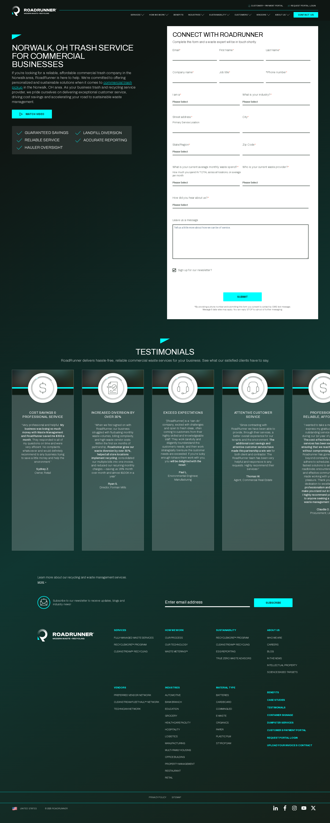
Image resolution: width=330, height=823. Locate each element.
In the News (274, 658)
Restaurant (173, 771)
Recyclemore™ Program (232, 638)
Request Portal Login (303, 5)
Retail (169, 777)
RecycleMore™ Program (130, 644)
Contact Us (306, 14)
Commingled (224, 709)
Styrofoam (223, 743)
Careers (272, 644)
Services (136, 14)
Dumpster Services (280, 722)
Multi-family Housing (178, 750)
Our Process (174, 638)
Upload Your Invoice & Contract (289, 745)
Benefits (178, 14)
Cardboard (223, 702)
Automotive (173, 695)
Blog (270, 651)
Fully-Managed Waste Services (133, 638)
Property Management (180, 764)
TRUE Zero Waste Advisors (233, 658)
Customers (241, 14)
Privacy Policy (157, 797)
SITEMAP (176, 797)
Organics (222, 722)
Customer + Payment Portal (267, 5)
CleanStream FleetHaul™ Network (136, 702)
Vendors (261, 14)
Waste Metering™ (176, 651)
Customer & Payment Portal (286, 730)
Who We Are (274, 638)
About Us (280, 14)
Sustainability (217, 14)
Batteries (222, 695)
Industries (194, 14)
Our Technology (176, 644)
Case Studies (276, 700)
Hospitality (172, 729)
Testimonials (276, 707)
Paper (220, 729)
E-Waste (221, 716)
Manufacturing (175, 743)
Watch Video (35, 114)
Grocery (171, 716)
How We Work (157, 14)
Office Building (175, 757)
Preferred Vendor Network (132, 695)
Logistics (171, 736)
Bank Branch (173, 702)
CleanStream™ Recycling (130, 651)
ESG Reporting (225, 651)
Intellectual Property (282, 665)
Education (172, 709)
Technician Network (127, 709)
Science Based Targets (282, 672)
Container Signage (280, 715)
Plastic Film (223, 736)
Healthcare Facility (177, 722)
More (41, 582)
